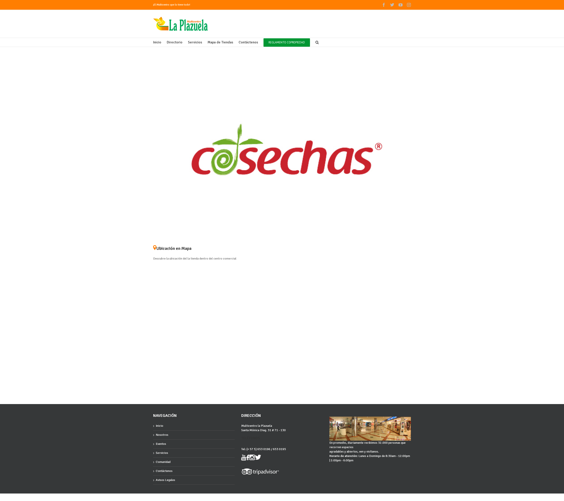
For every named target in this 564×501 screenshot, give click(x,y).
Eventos (161, 444)
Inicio (159, 426)
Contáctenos (164, 471)
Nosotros (162, 435)
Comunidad (163, 462)
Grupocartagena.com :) (165, 497)
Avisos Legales (165, 480)
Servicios (162, 453)
